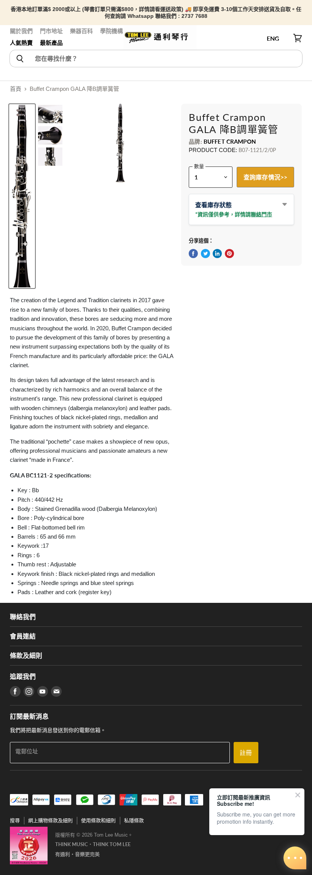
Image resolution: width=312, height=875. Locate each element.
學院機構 (111, 31)
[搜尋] (20, 58)
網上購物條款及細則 (50, 820)
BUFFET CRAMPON (230, 141)
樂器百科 (81, 31)
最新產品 (51, 43)
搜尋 (15, 820)
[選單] (14, 38)
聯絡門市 (261, 214)
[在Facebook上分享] (193, 253)
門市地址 (51, 31)
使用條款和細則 (98, 820)
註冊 (246, 752)
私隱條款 (134, 820)
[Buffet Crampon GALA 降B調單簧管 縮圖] (22, 196)
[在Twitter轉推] (205, 253)
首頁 (15, 89)
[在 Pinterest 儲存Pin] (229, 253)
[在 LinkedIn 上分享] (217, 253)
